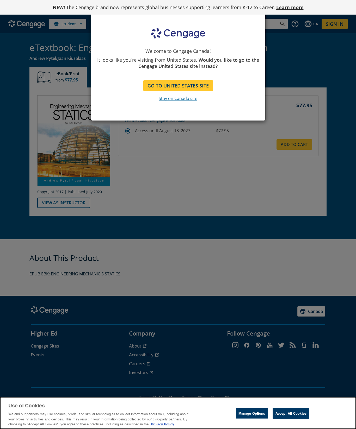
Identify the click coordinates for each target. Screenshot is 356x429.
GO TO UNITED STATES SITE (178, 86)
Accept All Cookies (290, 413)
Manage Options (251, 413)
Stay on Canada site (178, 98)
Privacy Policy (162, 423)
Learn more (290, 7)
